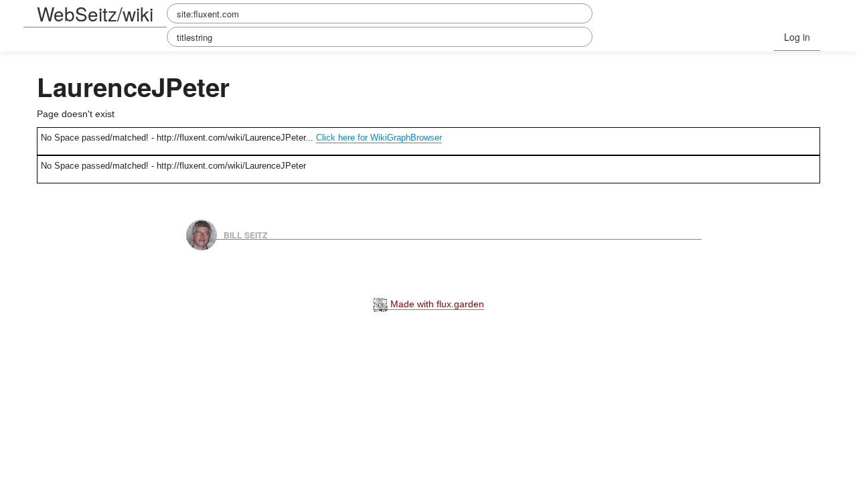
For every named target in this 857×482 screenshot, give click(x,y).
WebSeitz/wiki (95, 13)
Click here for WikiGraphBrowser (379, 138)
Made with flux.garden (436, 304)
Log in (797, 37)
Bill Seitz (246, 234)
